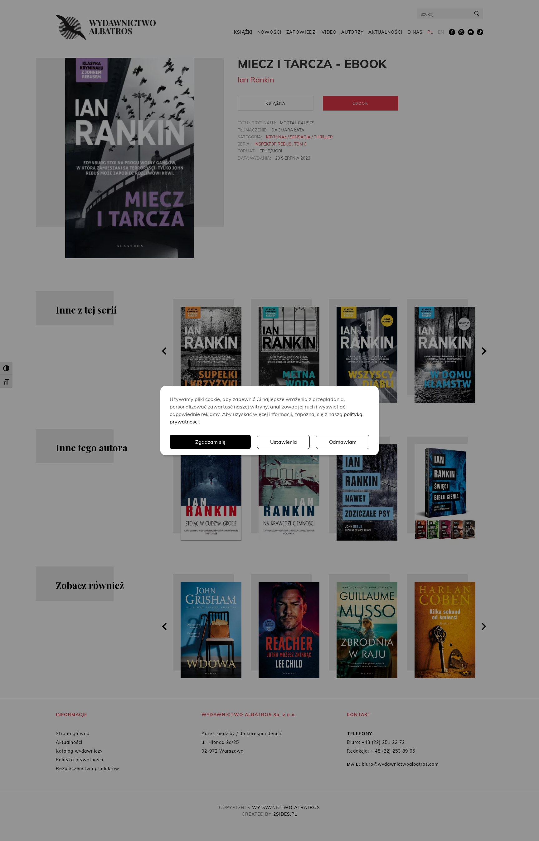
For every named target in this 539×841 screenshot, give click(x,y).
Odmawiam (343, 442)
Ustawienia (283, 442)
